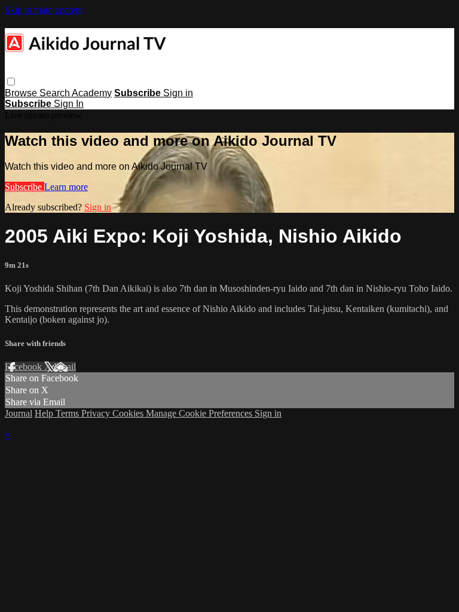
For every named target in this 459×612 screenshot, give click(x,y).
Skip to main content (43, 10)
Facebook (24, 367)
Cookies (129, 413)
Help (45, 413)
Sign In (69, 104)
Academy (92, 93)
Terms (68, 413)
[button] (11, 81)
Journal (18, 413)
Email (65, 367)
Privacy (96, 413)
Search (55, 93)
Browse (22, 93)
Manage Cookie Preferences (200, 413)
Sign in (178, 93)
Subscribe (24, 187)
